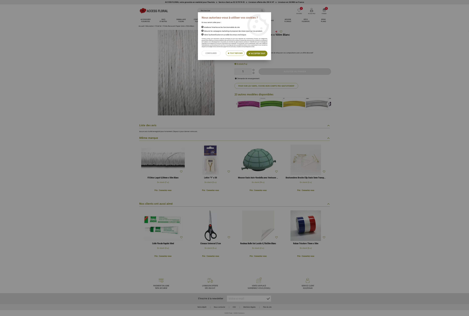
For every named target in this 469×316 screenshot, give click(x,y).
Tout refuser (236, 53)
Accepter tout (257, 53)
